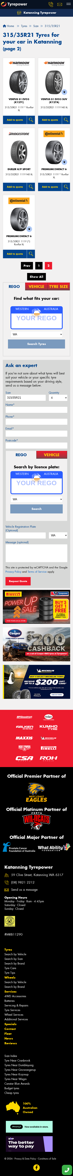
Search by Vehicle (15, 954)
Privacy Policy (13, 572)
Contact (10, 1029)
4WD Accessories (15, 996)
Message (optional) (17, 542)
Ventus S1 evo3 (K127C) (19, 101)
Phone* (9, 417)
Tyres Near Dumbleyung (18, 1065)
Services (10, 991)
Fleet (8, 1034)
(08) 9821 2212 (23, 882)
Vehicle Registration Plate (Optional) (20, 528)
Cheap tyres (11, 1093)
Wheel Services (13, 1015)
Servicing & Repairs (16, 1005)
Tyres (8, 950)
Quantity (54, 393)
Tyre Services (12, 1010)
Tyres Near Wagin (15, 1079)
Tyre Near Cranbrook (17, 1060)
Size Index (10, 1056)
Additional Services (16, 1019)
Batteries (9, 1001)
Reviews (10, 1043)
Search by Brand (14, 963)
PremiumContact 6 (54, 169)
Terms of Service (37, 572)
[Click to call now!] (50, 4)
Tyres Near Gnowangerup (20, 1070)
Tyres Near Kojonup (16, 1074)
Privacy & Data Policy (25, 1158)
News (8, 1038)
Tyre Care (10, 968)
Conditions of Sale (47, 1158)
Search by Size (13, 959)
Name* (10, 405)
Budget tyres (11, 1088)
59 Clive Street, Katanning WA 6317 (37, 875)
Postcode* (11, 440)
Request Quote (18, 581)
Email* (9, 428)
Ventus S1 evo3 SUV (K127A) (54, 101)
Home (10, 26)
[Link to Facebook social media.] (36, 1167)
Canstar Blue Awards (17, 1084)
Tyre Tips (9, 973)
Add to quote (15, 119)
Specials (10, 1024)
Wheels (9, 977)
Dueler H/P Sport (19, 169)
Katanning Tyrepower (39, 13)
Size (8, 393)
